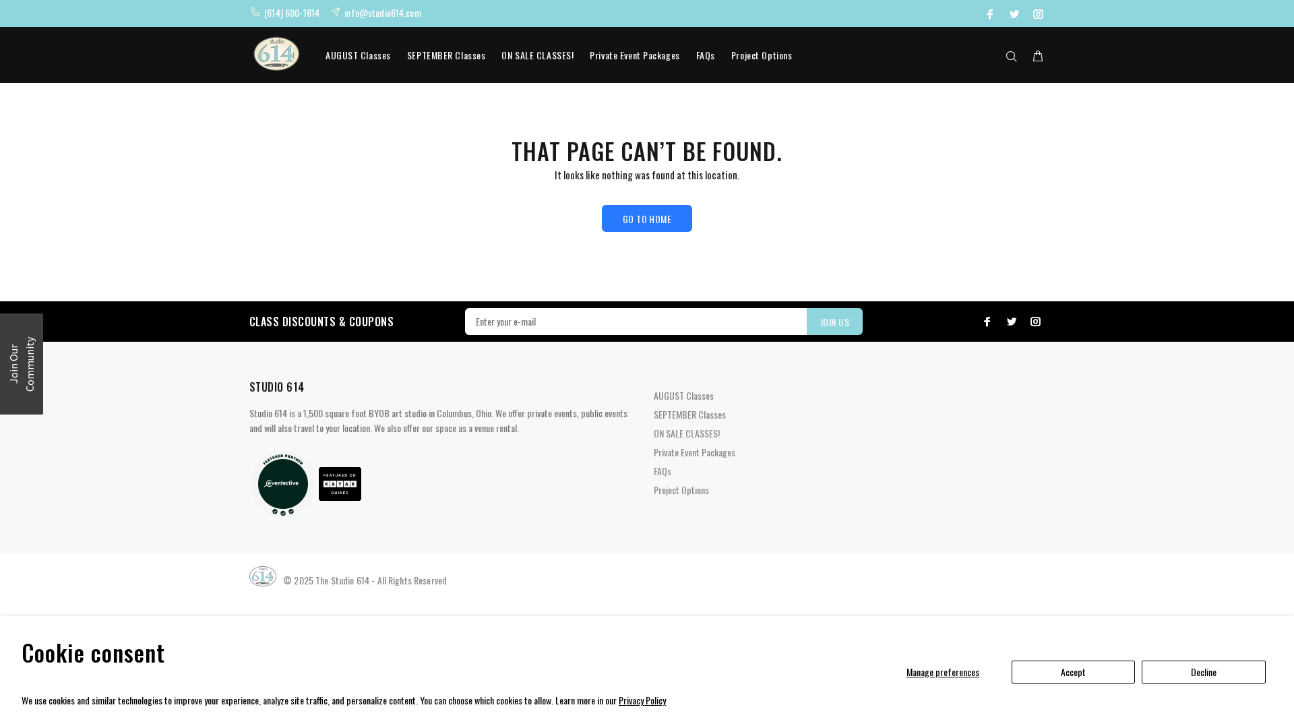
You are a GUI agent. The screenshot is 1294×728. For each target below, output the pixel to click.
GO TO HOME (647, 219)
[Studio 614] (283, 482)
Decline (1203, 672)
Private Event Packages (634, 55)
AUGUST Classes (358, 55)
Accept (1073, 672)
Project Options (761, 55)
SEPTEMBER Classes (446, 55)
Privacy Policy (642, 700)
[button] (21, 364)
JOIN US (834, 322)
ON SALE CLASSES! (537, 55)
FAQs (705, 55)
